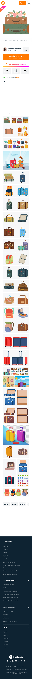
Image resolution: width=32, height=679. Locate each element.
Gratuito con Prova (16, 57)
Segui (25, 50)
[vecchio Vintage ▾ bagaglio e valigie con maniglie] (12, 127)
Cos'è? (17, 77)
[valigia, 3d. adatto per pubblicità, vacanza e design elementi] (16, 630)
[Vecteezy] (3, 3)
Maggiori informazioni (10, 80)
